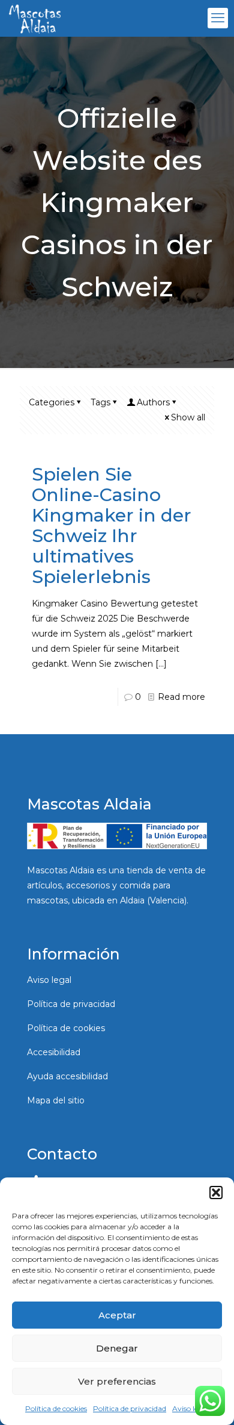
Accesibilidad (53, 1052)
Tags (100, 402)
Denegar (117, 1348)
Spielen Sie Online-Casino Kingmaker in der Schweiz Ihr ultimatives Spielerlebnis (111, 525)
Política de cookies (56, 1408)
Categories (51, 402)
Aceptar (117, 1315)
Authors (153, 402)
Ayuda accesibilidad (67, 1076)
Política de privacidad (129, 1408)
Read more (181, 696)
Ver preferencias (117, 1381)
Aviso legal (190, 1408)
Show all (188, 417)
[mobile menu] (218, 18)
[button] (216, 1192)
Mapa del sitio (56, 1100)
